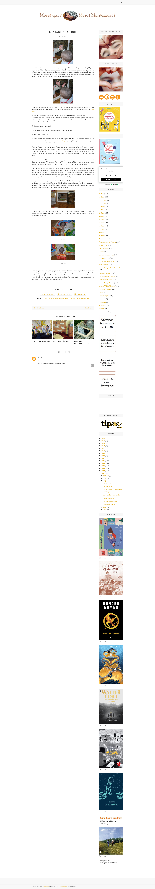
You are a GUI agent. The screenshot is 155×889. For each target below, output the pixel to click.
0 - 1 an (44, 298)
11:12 (39, 360)
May (104, 509)
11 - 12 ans (102, 203)
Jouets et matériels (105, 273)
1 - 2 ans (101, 197)
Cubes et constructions (106, 255)
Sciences (102, 305)
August (105, 478)
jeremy (40, 357)
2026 (103, 438)
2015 (103, 463)
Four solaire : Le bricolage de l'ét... (81, 342)
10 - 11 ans (102, 200)
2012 (103, 471)
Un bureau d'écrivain (61, 341)
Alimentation (103, 239)
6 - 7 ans (101, 226)
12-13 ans (102, 206)
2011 (103, 473)
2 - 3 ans (101, 213)
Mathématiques (104, 296)
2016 (103, 461)
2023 (103, 443)
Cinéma (101, 252)
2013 (103, 468)
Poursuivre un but (109, 498)
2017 (103, 458)
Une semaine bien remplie (111, 495)
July (104, 481)
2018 (103, 456)
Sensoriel (102, 308)
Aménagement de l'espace (55, 298)
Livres (101, 292)
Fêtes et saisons (104, 264)
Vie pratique (103, 312)
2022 (103, 446)
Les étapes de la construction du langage (112, 490)
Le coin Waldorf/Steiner (107, 286)
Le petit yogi (107, 483)
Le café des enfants (109, 504)
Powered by (107, 184)
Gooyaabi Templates (62, 886)
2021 (103, 448)
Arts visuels (103, 245)
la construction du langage (58, 141)
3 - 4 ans (101, 216)
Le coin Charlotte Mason (107, 276)
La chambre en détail (110, 501)
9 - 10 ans (102, 235)
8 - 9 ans (101, 232)
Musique (102, 299)
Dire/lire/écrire (70, 298)
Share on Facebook (48, 294)
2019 (103, 453)
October (106, 476)
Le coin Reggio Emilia (106, 283)
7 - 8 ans (101, 229)
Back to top (118, 887)
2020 (103, 451)
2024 (103, 441)
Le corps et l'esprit (105, 289)
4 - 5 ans (101, 219)
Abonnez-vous (111, 179)
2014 (103, 466)
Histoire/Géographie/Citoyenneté (110, 268)
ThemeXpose (45, 886)
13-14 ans (102, 210)
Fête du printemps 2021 (41, 341)
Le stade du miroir (109, 486)
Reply (92, 365)
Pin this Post (81, 294)
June (104, 507)
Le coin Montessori (82, 298)
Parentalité (102, 302)
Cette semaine (103, 248)
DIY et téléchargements (106, 261)
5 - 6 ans (101, 223)
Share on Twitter (65, 294)
